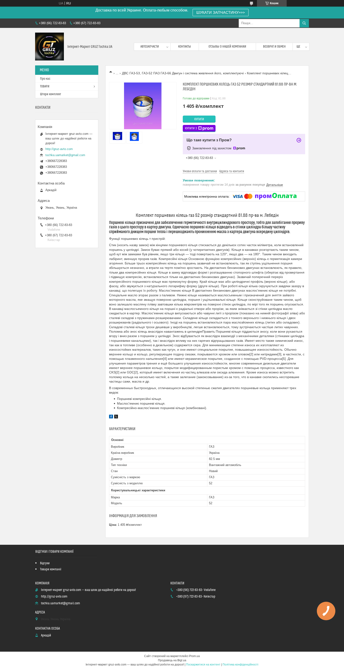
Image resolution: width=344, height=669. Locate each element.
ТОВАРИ (44, 86)
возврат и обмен (274, 47)
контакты (184, 47)
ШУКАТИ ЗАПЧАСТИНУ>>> (220, 13)
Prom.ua (194, 656)
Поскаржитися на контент (203, 664)
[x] (116, 417)
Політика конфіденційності (240, 664)
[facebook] (111, 417)
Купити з (191, 128)
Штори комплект (50, 94)
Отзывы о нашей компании (227, 47)
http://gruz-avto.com (59, 149)
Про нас (45, 79)
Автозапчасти (149, 47)
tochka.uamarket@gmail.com (65, 155)
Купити (199, 119)
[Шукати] (304, 23)
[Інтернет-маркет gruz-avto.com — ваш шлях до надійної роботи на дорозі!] (49, 47)
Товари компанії (50, 569)
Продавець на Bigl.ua (172, 660)
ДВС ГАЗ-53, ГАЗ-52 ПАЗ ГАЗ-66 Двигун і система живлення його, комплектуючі (183, 73)
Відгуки (45, 563)
